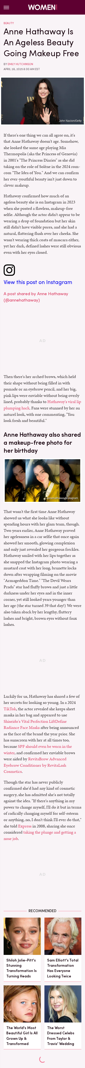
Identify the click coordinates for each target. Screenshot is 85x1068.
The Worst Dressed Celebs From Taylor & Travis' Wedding (60, 1036)
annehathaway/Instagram (62, 498)
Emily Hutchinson (20, 64)
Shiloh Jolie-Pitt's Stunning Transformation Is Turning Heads (21, 968)
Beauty (9, 23)
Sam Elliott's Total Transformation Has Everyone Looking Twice (62, 968)
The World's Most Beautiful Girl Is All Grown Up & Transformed (22, 1036)
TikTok (10, 709)
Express (25, 826)
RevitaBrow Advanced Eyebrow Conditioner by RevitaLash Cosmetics (35, 765)
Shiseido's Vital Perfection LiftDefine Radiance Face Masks (35, 724)
